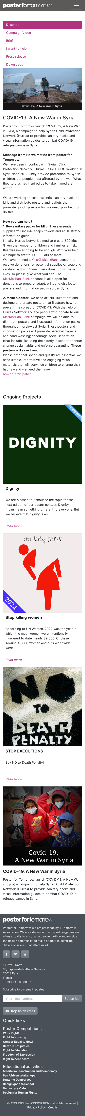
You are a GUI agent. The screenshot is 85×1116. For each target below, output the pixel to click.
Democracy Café (14, 1088)
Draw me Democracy (17, 1079)
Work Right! (11, 1033)
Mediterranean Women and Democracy (30, 1071)
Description (14, 25)
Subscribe (72, 999)
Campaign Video (18, 33)
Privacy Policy (36, 1107)
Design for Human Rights (20, 1092)
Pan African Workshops (19, 1075)
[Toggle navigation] (76, 6)
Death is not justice (16, 1046)
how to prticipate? (17, 374)
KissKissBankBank (45, 260)
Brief (9, 41)
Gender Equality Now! (18, 1041)
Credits (53, 1107)
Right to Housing (14, 1037)
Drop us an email (22, 1011)
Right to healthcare (16, 1059)
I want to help (16, 48)
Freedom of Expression (19, 1054)
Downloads (14, 64)
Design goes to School (18, 1084)
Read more (14, 526)
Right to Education (15, 1050)
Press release (16, 56)
